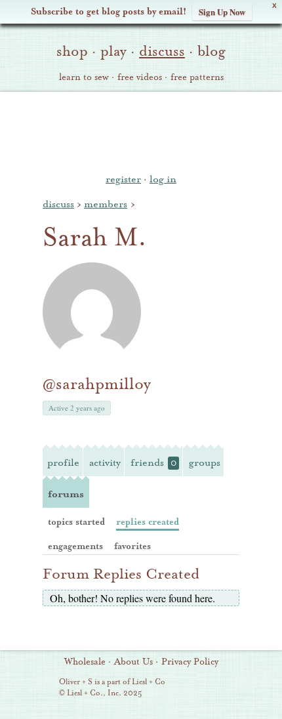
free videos (139, 77)
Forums (66, 494)
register (123, 179)
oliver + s (141, 130)
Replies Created (147, 522)
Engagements (75, 546)
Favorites (132, 546)
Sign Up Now (222, 11)
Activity (105, 462)
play (113, 51)
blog (211, 51)
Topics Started (76, 522)
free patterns (197, 77)
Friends (153, 462)
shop (72, 51)
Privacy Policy (189, 662)
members (105, 204)
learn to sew (84, 77)
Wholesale (85, 662)
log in (163, 179)
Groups (204, 462)
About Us (133, 662)
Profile (63, 462)
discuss (162, 51)
